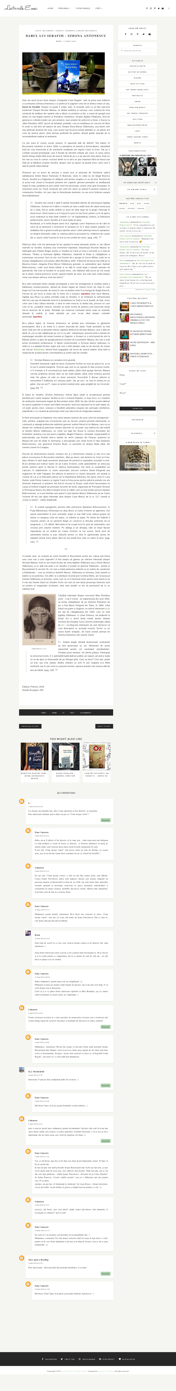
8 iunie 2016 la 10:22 (42, 836)
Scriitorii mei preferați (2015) (136, 155)
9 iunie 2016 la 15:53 (42, 1205)
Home (50, 8)
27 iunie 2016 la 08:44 (42, 977)
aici (107, 609)
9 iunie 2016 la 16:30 (35, 1263)
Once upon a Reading (38, 1259)
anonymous (125, 222)
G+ (63, 713)
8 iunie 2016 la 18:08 (42, 1101)
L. (29, 802)
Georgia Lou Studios (106, 1371)
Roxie (37, 934)
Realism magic (138, 107)
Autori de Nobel (137, 72)
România (70, 30)
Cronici (60, 30)
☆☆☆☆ (38, 30)
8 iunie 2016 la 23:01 (35, 1124)
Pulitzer (138, 119)
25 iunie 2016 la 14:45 (42, 938)
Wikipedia (39, 349)
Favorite (123, 203)
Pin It (72, 713)
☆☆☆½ (146, 203)
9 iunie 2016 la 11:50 (42, 1156)
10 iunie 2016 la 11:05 (42, 1289)
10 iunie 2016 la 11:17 (42, 910)
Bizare (137, 78)
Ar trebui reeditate (137, 89)
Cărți (98, 8)
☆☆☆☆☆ (141, 208)
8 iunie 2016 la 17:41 (35, 1075)
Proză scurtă (138, 66)
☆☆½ (132, 203)
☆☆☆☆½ (131, 208)
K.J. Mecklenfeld (36, 1071)
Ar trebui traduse (137, 113)
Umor (138, 101)
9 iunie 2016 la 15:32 (42, 871)
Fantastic (137, 95)
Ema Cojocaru (41, 832)
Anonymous (124, 246)
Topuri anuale (83, 8)
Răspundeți (105, 820)
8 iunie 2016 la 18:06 (42, 1042)
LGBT (137, 131)
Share (54, 713)
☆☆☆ (139, 203)
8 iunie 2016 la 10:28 (35, 1013)
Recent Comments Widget (148, 289)
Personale (63, 8)
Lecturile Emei (67, 1371)
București (48, 30)
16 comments (85, 713)
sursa (44, 649)
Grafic (137, 143)
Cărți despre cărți (137, 137)
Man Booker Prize (138, 125)
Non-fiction (138, 84)
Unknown (39, 867)
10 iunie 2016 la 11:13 (42, 1230)
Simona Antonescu (87, 30)
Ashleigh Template (81, 1371)
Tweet (43, 713)
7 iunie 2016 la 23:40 (35, 806)
